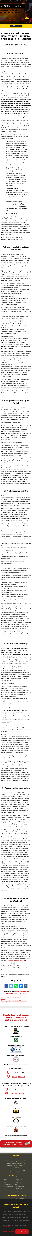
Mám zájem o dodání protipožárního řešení (12, 1143)
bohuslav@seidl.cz (18, 1093)
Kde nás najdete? (2, 1)
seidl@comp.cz (20, 960)
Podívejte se (10, 1171)
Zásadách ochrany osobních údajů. (10, 1226)
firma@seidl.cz (10, 960)
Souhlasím (22, 1231)
